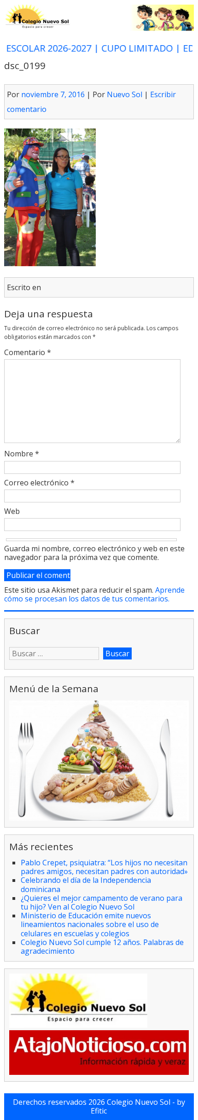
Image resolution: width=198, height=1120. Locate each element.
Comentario (27, 352)
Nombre (21, 454)
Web (12, 511)
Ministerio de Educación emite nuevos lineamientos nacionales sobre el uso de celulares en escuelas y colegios (90, 924)
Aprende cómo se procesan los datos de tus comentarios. (94, 594)
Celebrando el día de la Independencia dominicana (86, 884)
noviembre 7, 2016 (53, 94)
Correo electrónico (39, 483)
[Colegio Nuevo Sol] (99, 28)
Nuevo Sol (124, 94)
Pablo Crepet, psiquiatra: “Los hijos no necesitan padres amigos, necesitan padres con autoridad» (104, 867)
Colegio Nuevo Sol (138, 1102)
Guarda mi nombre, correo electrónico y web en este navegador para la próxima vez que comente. (94, 553)
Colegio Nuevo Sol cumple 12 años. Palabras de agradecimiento (102, 946)
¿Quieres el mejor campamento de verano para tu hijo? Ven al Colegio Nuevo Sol (101, 902)
